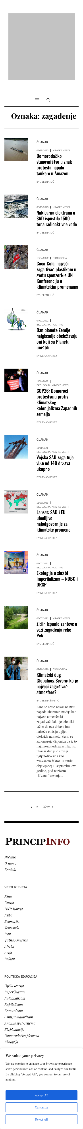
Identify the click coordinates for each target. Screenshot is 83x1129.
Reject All (41, 1119)
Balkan (9, 901)
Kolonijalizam (14, 940)
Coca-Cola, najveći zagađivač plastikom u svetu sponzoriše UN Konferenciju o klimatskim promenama (57, 217)
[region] (41, 1088)
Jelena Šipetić (49, 643)
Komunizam (13, 953)
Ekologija (60, 200)
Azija (8, 895)
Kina (8, 838)
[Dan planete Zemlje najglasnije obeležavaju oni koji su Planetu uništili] (16, 262)
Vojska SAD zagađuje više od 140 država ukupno (55, 405)
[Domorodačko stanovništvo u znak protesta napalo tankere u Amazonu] (16, 92)
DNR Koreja (13, 851)
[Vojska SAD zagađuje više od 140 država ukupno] (16, 389)
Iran (7, 876)
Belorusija (11, 863)
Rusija (9, 845)
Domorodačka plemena (21, 978)
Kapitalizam (13, 946)
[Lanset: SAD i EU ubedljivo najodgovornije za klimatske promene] (16, 444)
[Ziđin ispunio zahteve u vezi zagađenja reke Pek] (16, 560)
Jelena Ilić (47, 124)
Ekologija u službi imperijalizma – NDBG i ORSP (57, 521)
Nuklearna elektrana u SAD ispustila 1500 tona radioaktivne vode (57, 161)
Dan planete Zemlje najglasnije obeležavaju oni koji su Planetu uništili (57, 281)
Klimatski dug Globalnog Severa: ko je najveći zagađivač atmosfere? (57, 626)
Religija (10, 1042)
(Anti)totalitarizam (18, 959)
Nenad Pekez (48, 298)
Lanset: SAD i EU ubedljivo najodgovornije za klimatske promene (53, 463)
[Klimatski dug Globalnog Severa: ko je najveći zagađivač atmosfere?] (16, 611)
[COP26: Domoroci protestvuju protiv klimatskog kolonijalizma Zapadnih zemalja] (16, 323)
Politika (57, 267)
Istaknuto (11, 1036)
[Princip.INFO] (41, 18)
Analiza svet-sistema (19, 965)
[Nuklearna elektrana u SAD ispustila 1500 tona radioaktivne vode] (16, 149)
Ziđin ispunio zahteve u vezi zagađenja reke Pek (57, 572)
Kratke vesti (61, 93)
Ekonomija (12, 1023)
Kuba (8, 857)
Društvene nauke (17, 1029)
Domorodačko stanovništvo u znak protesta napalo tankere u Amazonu (54, 107)
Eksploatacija (14, 971)
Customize (41, 1107)
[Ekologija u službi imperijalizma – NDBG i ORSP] (16, 505)
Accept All (41, 1095)
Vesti (8, 1011)
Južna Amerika (16, 882)
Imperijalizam (14, 934)
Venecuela (11, 870)
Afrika (9, 888)
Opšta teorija (14, 928)
